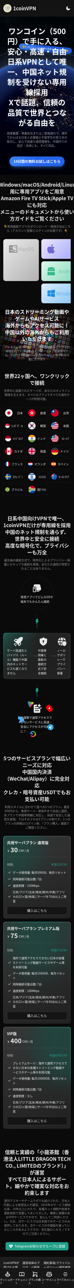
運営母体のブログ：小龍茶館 (31, 1267)
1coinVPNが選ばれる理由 (11, 1267)
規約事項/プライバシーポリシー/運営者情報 (57, 1267)
